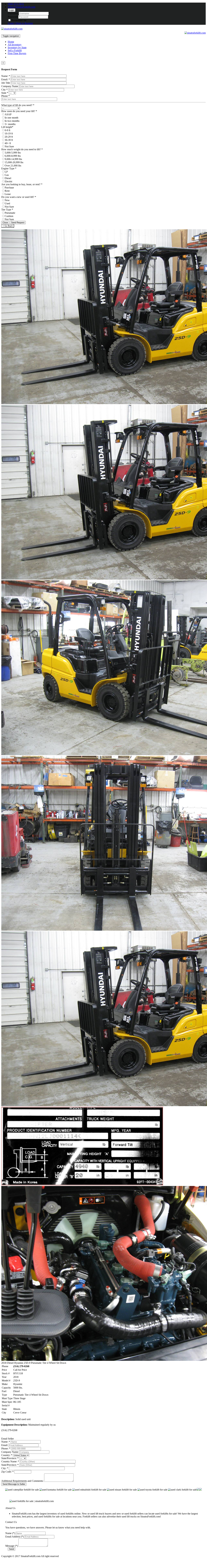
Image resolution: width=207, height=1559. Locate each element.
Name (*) (10, 1533)
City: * (4, 1468)
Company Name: (10, 1452)
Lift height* (7, 127)
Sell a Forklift (15, 50)
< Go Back (8, 226)
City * (4, 89)
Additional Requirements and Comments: (22, 1481)
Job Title (5, 82)
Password (13, 16)
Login (11, 10)
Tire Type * (7, 209)
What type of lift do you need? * (17, 105)
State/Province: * (10, 1458)
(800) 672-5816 (16, 4)
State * (4, 92)
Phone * (5, 96)
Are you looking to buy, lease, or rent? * (21, 184)
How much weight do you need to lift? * (22, 149)
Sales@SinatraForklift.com (21, 7)
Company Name (9, 86)
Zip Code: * (7, 1471)
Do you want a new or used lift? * (18, 197)
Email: (4, 1445)
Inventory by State (17, 47)
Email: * (5, 79)
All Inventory (15, 44)
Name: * (5, 76)
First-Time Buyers (17, 53)
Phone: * (5, 1448)
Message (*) (11, 1545)
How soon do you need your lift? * (19, 111)
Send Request (17, 222)
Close (5, 222)
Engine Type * (8, 168)
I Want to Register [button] (24, 23)
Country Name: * (10, 1461)
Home (11, 41)
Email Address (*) (14, 1536)
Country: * (6, 1455)
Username (13, 13)
